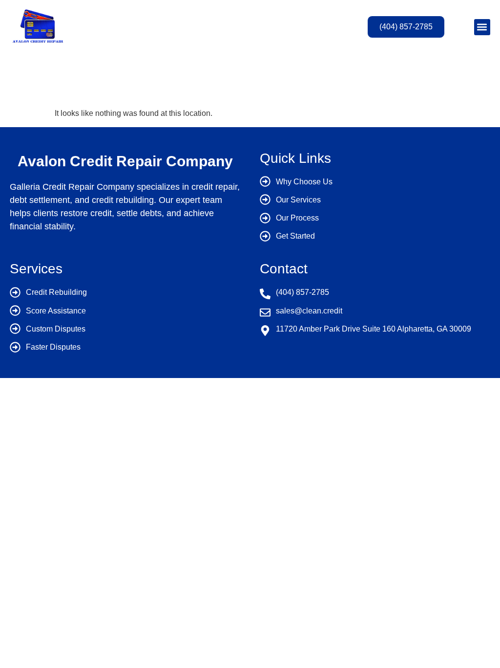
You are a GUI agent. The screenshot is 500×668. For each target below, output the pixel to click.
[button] (482, 27)
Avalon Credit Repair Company (125, 161)
